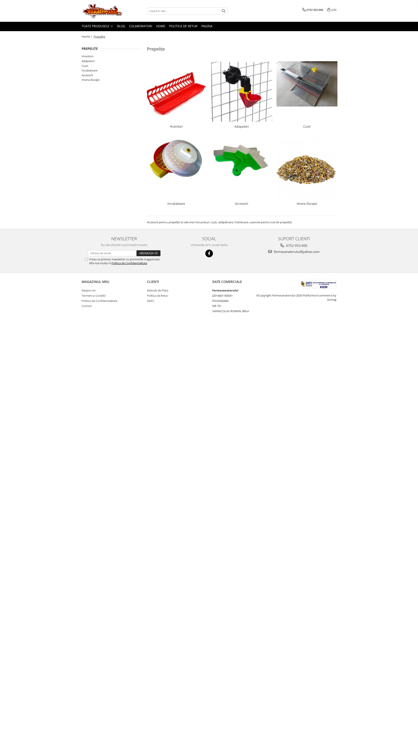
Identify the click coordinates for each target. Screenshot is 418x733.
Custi (85, 66)
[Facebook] (209, 253)
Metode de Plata (157, 290)
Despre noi (89, 290)
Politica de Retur (183, 26)
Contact (87, 306)
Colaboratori (140, 26)
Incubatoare (90, 70)
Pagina (206, 26)
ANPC (150, 301)
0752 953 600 (296, 245)
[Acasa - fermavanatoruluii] (103, 11)
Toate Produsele (96, 26)
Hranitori (87, 56)
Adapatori (88, 61)
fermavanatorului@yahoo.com (296, 251)
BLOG (121, 26)
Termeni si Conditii (94, 296)
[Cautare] (224, 11)
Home (160, 26)
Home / (87, 36)
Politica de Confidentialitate (129, 263)
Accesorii (87, 75)
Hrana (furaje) (90, 80)
